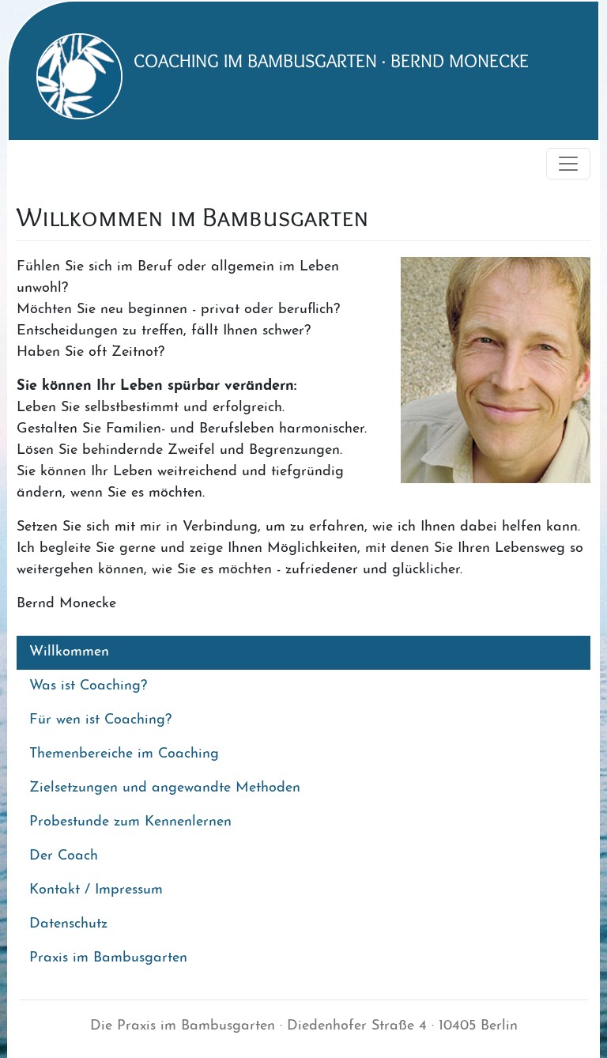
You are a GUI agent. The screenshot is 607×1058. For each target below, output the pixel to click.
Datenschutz (68, 924)
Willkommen (69, 652)
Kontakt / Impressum (96, 890)
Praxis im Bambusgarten (108, 958)
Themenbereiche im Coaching (124, 754)
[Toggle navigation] (568, 163)
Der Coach (63, 856)
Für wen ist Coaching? (100, 720)
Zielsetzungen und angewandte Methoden (164, 788)
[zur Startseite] (72, 76)
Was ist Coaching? (88, 686)
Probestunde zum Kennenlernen (130, 822)
